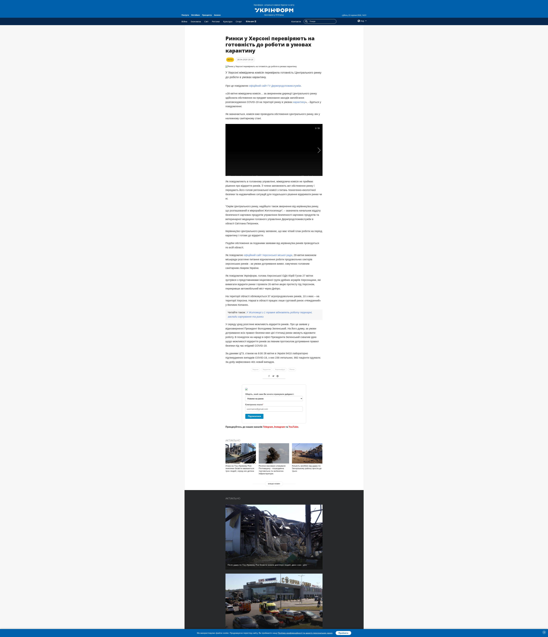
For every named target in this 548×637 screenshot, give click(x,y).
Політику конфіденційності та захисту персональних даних (305, 633)
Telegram (268, 427)
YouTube (293, 427)
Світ (206, 21)
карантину (299, 102)
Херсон (255, 370)
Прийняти (343, 633)
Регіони (216, 21)
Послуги (185, 15)
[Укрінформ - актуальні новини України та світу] (274, 10)
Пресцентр (207, 15)
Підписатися (254, 416)
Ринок (292, 370)
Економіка (196, 21)
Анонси (217, 15)
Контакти (296, 21)
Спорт (239, 21)
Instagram (279, 427)
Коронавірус (280, 370)
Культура (227, 21)
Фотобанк (195, 15)
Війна (184, 21)
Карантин (267, 370)
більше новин (274, 484)
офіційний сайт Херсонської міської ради (268, 255)
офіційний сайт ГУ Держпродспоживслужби (275, 85)
